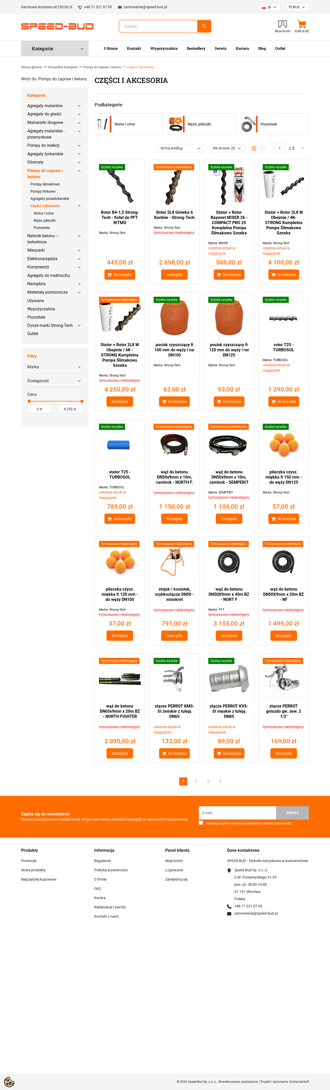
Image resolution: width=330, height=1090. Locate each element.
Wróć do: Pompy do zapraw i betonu (54, 78)
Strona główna (31, 67)
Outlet (32, 333)
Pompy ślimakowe (45, 184)
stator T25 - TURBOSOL (120, 475)
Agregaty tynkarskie (45, 153)
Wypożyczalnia (41, 308)
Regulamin (102, 861)
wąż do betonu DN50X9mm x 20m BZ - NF (283, 594)
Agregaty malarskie (44, 105)
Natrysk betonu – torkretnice (43, 238)
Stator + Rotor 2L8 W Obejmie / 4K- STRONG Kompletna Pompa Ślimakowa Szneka (284, 222)
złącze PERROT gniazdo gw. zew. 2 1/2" (283, 711)
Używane (35, 300)
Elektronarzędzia (42, 258)
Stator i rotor (44, 213)
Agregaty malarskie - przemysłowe (45, 134)
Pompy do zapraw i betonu (102, 67)
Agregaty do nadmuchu (48, 275)
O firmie (100, 879)
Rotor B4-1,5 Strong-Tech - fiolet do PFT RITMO (120, 217)
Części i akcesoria (45, 206)
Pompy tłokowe (42, 191)
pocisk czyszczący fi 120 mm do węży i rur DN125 (229, 349)
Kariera (100, 898)
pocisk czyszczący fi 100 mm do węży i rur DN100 (174, 349)
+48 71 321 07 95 (98, 7)
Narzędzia (36, 283)
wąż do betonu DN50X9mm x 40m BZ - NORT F (229, 594)
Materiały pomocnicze (47, 292)
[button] (302, 26)
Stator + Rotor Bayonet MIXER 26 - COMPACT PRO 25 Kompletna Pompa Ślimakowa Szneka (229, 222)
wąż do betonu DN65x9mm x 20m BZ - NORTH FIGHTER (120, 711)
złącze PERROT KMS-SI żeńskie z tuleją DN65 (174, 711)
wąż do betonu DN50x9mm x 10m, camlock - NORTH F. (174, 477)
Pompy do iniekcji (43, 145)
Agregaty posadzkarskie (49, 199)
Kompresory (38, 267)
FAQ (97, 889)
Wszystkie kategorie (63, 67)
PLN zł (294, 7)
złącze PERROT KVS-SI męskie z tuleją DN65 (229, 711)
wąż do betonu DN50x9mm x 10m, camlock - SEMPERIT (229, 477)
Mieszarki (36, 250)
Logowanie (174, 870)
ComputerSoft (299, 1082)
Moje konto (174, 861)
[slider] (28, 401)
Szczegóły (174, 274)
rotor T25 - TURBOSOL (283, 347)
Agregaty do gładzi (44, 114)
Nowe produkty (33, 870)
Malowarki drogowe (45, 122)
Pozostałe (42, 228)
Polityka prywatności (111, 870)
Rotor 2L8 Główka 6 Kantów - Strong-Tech (174, 215)
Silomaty (35, 162)
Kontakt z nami (106, 916)
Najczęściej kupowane (38, 879)
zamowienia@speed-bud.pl (145, 7)
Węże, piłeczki (44, 220)
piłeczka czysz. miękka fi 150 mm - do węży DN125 (284, 477)
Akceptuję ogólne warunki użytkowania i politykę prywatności (247, 823)
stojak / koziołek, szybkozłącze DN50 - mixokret (174, 594)
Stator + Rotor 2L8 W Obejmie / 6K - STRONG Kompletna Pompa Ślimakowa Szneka (120, 355)
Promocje (28, 861)
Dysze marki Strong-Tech (50, 325)
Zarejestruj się (176, 879)
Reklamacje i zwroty (110, 907)
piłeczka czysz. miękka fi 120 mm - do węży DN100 (120, 594)
